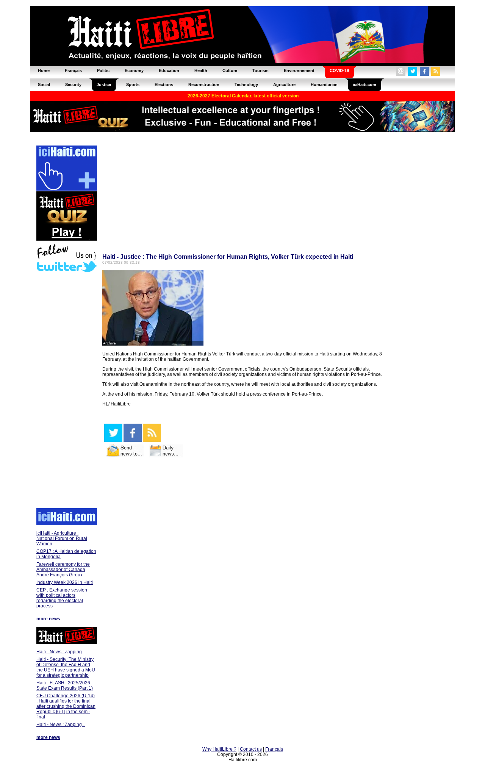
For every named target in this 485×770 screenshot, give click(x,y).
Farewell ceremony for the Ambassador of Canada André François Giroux (63, 570)
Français (274, 749)
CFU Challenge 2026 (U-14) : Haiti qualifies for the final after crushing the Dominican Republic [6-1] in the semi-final (65, 706)
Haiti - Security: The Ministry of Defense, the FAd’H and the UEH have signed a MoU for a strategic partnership (65, 667)
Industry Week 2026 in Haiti (64, 582)
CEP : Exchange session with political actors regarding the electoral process (61, 598)
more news (48, 618)
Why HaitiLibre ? (219, 749)
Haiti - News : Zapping (59, 651)
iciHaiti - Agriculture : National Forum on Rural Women (61, 538)
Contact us (251, 749)
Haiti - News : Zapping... (60, 724)
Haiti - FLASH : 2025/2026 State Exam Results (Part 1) (64, 685)
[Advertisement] (66, 391)
